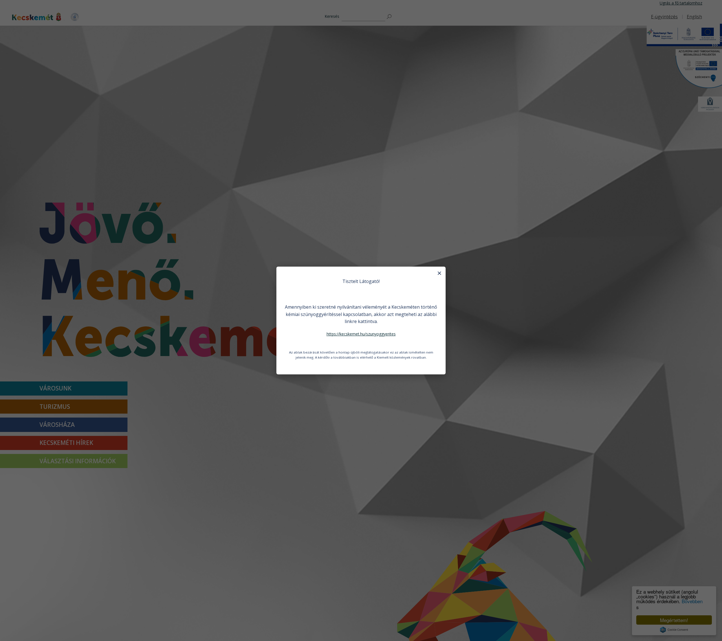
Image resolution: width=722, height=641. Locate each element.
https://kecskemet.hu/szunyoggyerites (361, 334)
